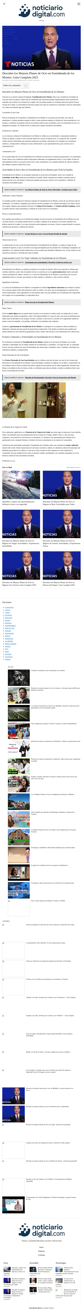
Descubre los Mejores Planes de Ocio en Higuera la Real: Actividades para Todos (59, 503)
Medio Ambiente (10, 644)
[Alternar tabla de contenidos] (24, 86)
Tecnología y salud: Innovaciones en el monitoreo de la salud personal (52, 883)
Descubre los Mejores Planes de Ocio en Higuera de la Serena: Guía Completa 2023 (19, 583)
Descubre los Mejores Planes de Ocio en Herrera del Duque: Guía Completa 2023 (59, 583)
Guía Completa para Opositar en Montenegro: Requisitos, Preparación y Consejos (53, 813)
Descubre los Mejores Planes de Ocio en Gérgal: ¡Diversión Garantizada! (48, 1124)
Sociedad (8, 654)
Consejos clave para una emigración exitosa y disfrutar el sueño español (48, 1143)
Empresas (8, 623)
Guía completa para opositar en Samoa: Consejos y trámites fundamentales (54, 723)
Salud (7, 651)
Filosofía (8, 631)
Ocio (13, 461)
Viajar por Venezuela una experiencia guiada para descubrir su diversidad (48, 961)
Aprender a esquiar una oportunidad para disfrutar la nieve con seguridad (18, 503)
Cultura (7, 612)
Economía (8, 615)
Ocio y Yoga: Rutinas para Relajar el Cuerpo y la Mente (48, 901)
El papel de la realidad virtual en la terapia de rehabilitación (49, 865)
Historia (7, 636)
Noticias (7, 646)
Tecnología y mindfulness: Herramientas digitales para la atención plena (53, 847)
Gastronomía (9, 633)
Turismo (7, 659)
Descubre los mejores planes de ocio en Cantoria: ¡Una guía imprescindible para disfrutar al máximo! (55, 689)
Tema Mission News (35, 1308)
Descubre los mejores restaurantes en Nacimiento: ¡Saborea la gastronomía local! (55, 741)
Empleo (7, 620)
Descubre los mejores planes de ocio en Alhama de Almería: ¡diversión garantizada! (51, 1161)
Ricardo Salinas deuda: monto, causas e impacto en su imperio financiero (45, 1281)
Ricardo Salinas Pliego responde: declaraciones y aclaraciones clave (45, 1290)
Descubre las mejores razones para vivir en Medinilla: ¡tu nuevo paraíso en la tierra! (49, 1089)
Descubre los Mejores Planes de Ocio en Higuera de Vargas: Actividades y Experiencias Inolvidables (20, 543)
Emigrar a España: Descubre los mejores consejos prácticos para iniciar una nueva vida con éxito (54, 777)
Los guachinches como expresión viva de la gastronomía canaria (45, 943)
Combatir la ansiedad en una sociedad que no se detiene (48, 670)
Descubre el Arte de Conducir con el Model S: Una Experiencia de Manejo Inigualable (49, 1180)
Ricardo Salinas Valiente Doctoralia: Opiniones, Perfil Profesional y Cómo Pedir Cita (41, 1270)
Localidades (9, 641)
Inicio (41, 1247)
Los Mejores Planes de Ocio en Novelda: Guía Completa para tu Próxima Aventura (53, 831)
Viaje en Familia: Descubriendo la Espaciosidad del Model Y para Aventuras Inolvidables (49, 1035)
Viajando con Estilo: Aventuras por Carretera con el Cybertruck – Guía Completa (51, 997)
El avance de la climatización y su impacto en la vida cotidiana (65, 1281)
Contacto (41, 1255)
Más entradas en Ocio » (74, 467)
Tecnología (8, 657)
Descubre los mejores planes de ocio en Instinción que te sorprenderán (47, 1106)
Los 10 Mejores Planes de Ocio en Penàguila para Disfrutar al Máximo (52, 794)
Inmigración (9, 638)
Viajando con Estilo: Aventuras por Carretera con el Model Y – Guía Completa (50, 1015)
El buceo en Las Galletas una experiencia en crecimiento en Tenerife (47, 979)
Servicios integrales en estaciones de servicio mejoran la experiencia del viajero (50, 924)
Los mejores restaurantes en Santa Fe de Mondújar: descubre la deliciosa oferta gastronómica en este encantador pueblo (55, 707)
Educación (8, 618)
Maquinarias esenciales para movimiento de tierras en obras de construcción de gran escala (67, 1292)
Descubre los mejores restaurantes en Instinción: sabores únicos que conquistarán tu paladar (55, 760)
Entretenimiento (10, 625)
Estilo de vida (9, 628)
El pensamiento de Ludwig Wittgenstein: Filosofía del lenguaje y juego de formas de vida (51, 1198)
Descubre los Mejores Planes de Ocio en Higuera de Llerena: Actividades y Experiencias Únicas (61, 543)
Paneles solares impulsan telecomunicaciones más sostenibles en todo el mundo (67, 1270)
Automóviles (9, 607)
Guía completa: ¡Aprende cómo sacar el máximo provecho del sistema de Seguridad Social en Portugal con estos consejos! (48, 1071)
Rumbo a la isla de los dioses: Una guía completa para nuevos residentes (48, 1052)
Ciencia (7, 610)
